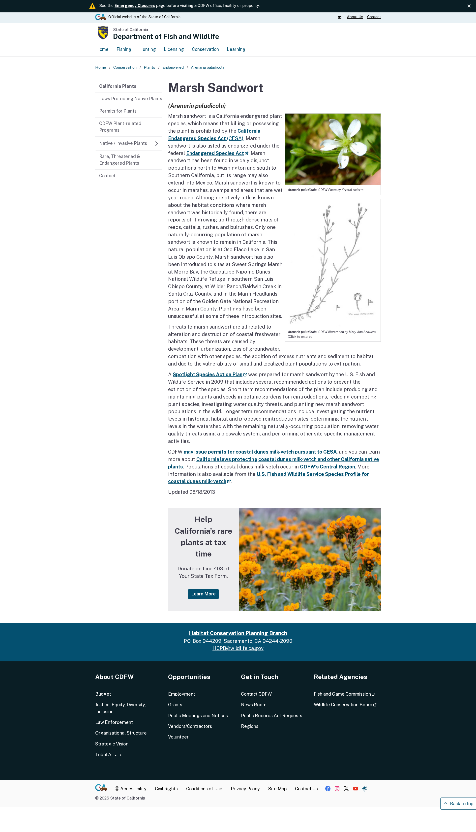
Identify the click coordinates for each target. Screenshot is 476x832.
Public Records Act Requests (271, 715)
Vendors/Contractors (190, 726)
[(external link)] (333, 262)
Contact (374, 17)
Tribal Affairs (108, 754)
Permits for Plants (118, 111)
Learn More (205, 593)
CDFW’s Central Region (327, 466)
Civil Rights (166, 788)
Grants (175, 704)
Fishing (124, 49)
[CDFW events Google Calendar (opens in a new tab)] (340, 17)
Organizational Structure (121, 733)
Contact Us (306, 788)
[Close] (469, 5)
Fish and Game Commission (347, 694)
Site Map (277, 788)
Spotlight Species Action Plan (210, 374)
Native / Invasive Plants (123, 143)
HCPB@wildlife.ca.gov (238, 648)
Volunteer (178, 737)
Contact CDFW (256, 694)
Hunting (147, 49)
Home (102, 49)
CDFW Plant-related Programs (120, 127)
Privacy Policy (245, 788)
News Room (254, 704)
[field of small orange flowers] (310, 559)
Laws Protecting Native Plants (130, 98)
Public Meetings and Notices (198, 715)
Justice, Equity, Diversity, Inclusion (120, 708)
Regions (249, 726)
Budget (103, 694)
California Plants (117, 86)
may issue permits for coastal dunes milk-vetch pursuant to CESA (260, 452)
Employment (181, 694)
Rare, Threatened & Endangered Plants (119, 160)
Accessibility (133, 788)
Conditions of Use (204, 788)
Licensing (174, 49)
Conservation (205, 49)
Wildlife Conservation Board (347, 704)
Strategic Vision (111, 743)
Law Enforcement (114, 722)
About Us (355, 17)
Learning (236, 49)
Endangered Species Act (217, 153)
